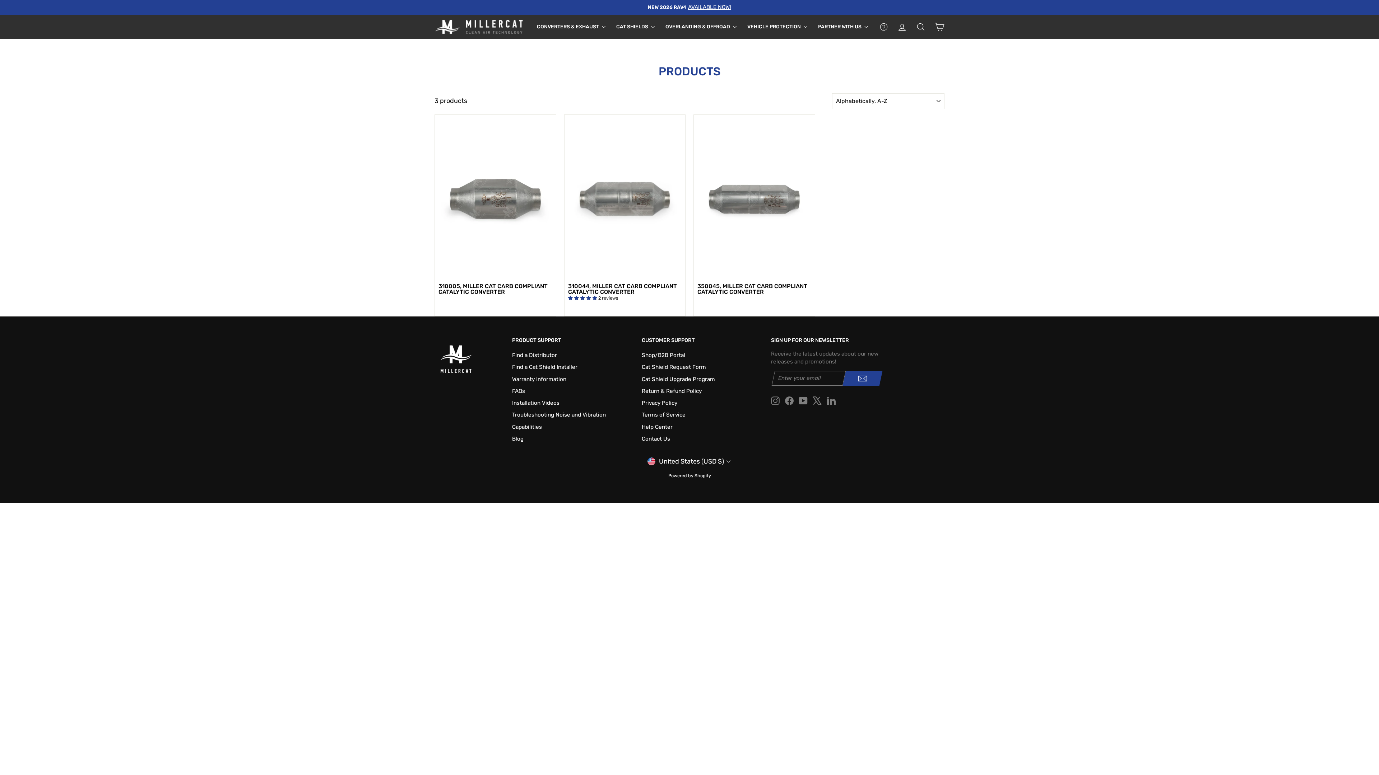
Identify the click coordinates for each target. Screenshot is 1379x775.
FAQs (518, 391)
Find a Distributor (534, 355)
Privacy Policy (659, 403)
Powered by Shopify (689, 475)
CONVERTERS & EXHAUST (568, 27)
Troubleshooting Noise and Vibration (559, 415)
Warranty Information (539, 379)
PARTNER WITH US (840, 27)
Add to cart (495, 271)
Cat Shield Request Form (674, 367)
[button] (583, 298)
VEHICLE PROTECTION (774, 27)
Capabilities (527, 427)
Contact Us (656, 439)
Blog (518, 439)
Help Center (657, 427)
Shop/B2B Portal (663, 355)
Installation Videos (536, 403)
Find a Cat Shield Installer (544, 367)
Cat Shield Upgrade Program (678, 379)
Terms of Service (664, 415)
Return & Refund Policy (672, 391)
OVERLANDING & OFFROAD (698, 27)
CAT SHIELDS (632, 27)
